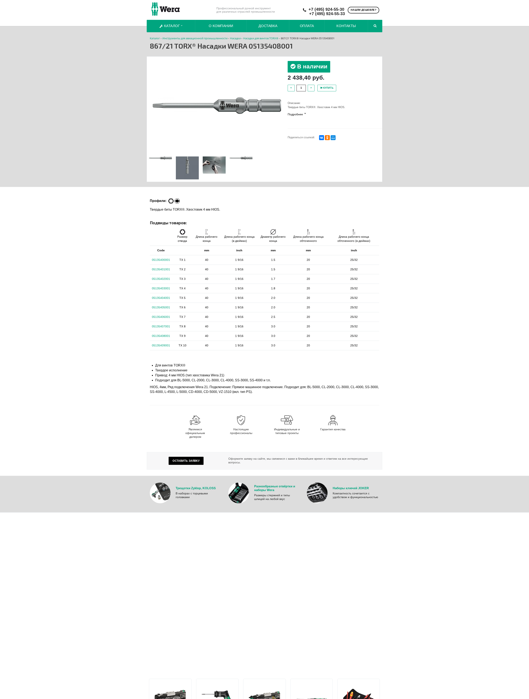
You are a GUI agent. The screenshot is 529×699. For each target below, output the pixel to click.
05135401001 (161, 269)
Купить (328, 87)
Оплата (307, 26)
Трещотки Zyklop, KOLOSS (196, 488)
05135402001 (161, 278)
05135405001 (161, 307)
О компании (221, 26)
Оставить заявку (186, 460)
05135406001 (161, 316)
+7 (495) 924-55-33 (327, 14)
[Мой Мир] (333, 137)
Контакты (346, 26)
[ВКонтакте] (321, 137)
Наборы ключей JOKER (351, 488)
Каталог (172, 26)
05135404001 (161, 297)
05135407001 (161, 326)
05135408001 (161, 336)
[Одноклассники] (327, 137)
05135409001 (161, 345)
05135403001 (161, 288)
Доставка (268, 26)
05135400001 (161, 259)
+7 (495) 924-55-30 (326, 9)
